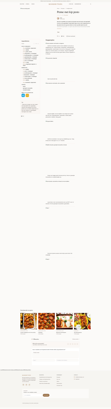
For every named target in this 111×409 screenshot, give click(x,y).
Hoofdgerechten (69, 8)
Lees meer (59, 28)
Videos (58, 381)
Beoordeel (66, 15)
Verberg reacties (75, 339)
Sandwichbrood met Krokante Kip (45, 377)
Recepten (63, 8)
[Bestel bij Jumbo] (27, 95)
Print (23, 116)
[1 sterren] (68, 344)
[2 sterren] (70, 344)
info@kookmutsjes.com (80, 377)
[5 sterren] (77, 344)
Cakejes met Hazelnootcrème (44, 379)
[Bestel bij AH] (23, 95)
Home (58, 8)
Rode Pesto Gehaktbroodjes (44, 383)
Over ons (58, 379)
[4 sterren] (75, 344)
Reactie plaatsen (37, 363)
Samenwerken (59, 383)
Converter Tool (59, 385)
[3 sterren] (73, 344)
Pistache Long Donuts (43, 381)
